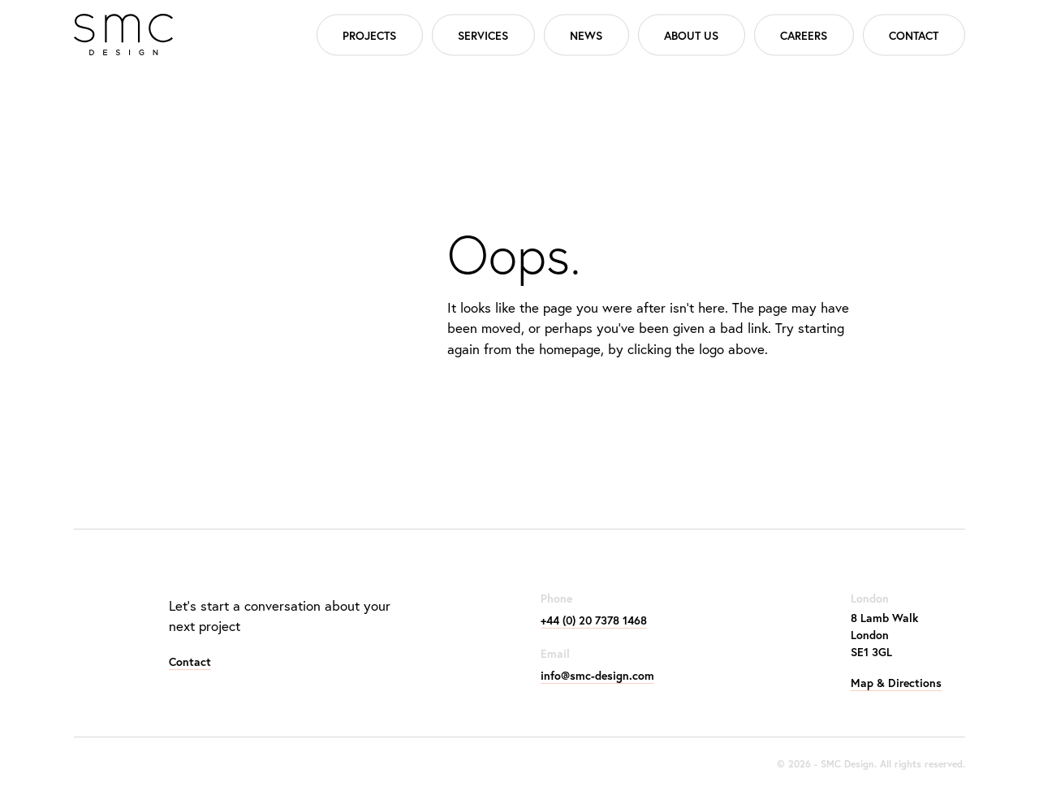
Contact (913, 34)
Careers (803, 34)
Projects (369, 34)
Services (483, 34)
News (586, 34)
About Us (691, 34)
